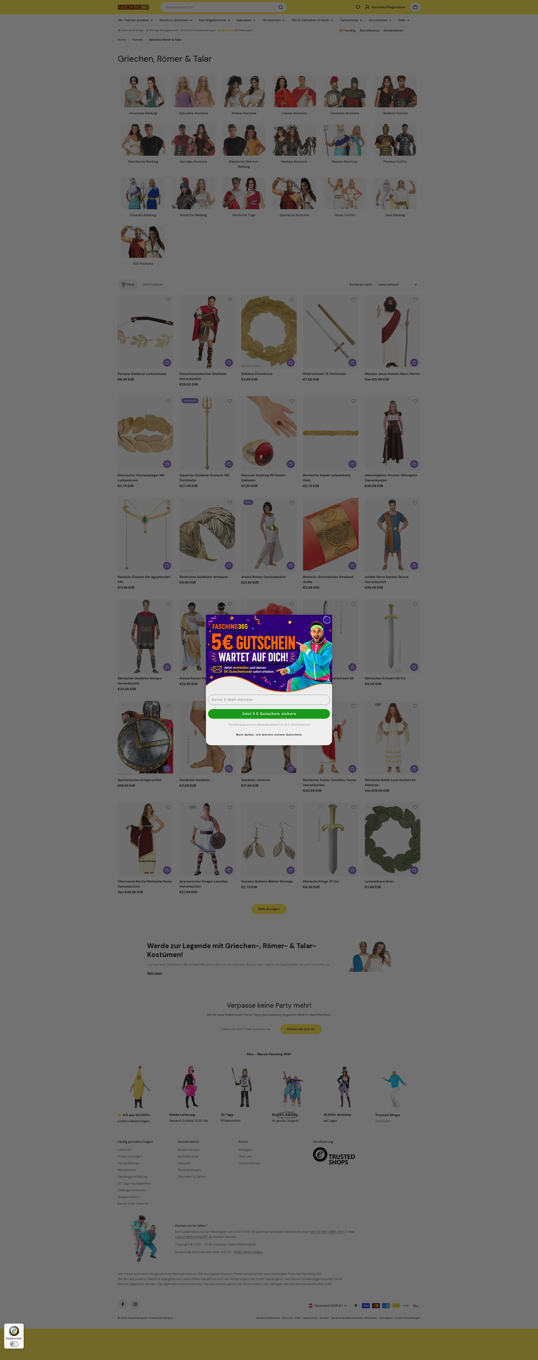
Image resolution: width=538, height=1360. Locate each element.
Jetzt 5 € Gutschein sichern (269, 714)
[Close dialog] (327, 620)
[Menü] (21, 1326)
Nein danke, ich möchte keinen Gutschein (269, 734)
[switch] (14, 1344)
